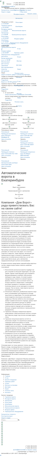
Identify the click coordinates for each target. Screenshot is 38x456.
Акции (19, 69)
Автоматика (19, 18)
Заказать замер (32, 450)
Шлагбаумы (19, 26)
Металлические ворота (19, 30)
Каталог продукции (11, 380)
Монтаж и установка (11, 385)
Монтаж (19, 61)
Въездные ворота (19, 14)
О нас (19, 49)
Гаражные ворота (19, 10)
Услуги (19, 57)
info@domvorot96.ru (21, 450)
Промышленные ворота (19, 34)
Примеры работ (19, 53)
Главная (7, 376)
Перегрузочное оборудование (19, 43)
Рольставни (19, 22)
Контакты (19, 77)
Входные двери (19, 39)
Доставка (19, 65)
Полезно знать (19, 73)
